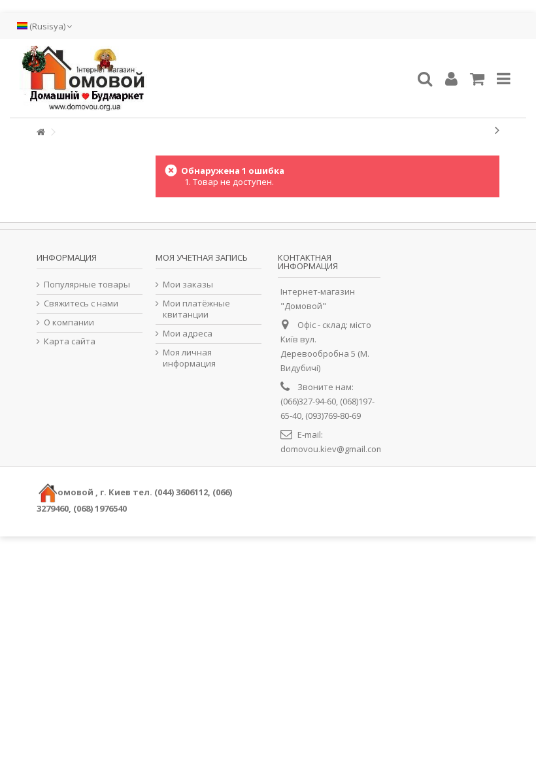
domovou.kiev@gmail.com (332, 449)
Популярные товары (87, 284)
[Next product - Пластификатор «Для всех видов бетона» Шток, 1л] (497, 130)
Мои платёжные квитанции (196, 309)
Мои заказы (188, 284)
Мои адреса (187, 333)
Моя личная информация (189, 358)
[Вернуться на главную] (40, 132)
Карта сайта (69, 341)
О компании (69, 322)
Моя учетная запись (202, 257)
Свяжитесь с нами (81, 303)
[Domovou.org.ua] (212, 78)
